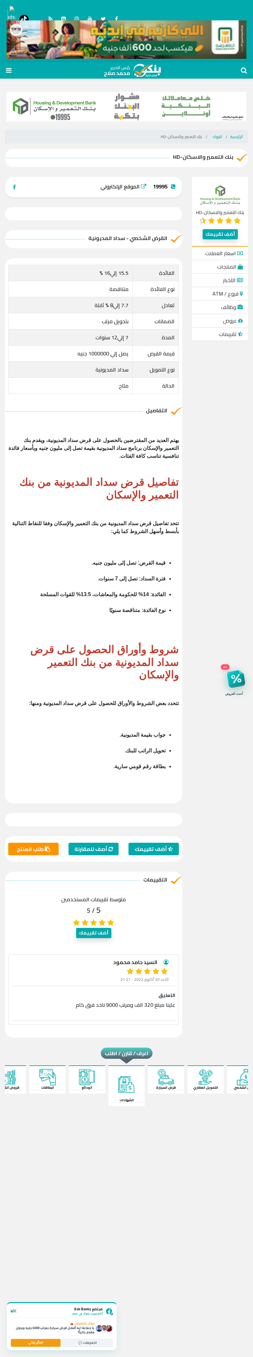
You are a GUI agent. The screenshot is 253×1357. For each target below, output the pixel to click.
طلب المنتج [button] (31, 849)
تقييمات (228, 334)
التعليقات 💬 (87, 1342)
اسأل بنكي (35, 1342)
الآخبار (230, 280)
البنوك (217, 136)
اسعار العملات (221, 253)
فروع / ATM (226, 294)
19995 (160, 186)
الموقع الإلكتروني (120, 186)
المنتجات (227, 267)
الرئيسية (236, 136)
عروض (230, 321)
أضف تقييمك (220, 234)
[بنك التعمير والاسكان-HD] (220, 194)
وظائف (229, 307)
